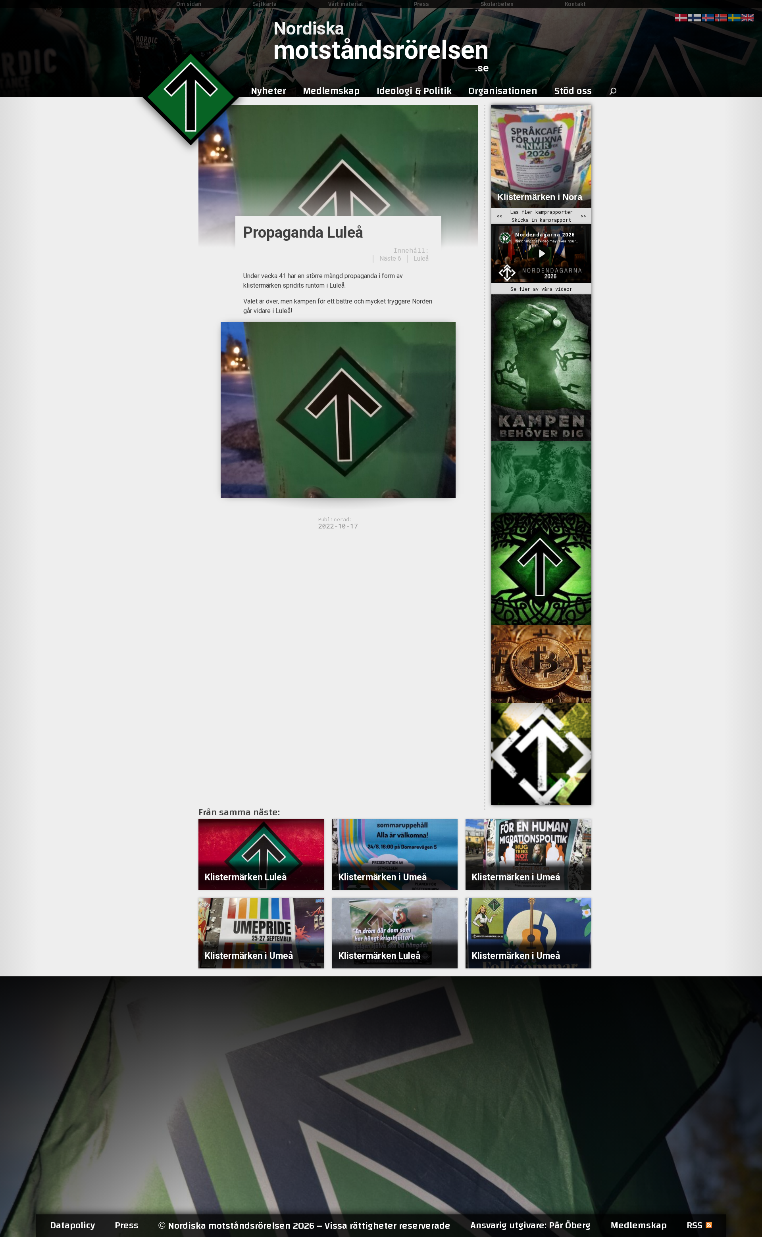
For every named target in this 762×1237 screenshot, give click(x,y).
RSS (694, 1225)
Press (421, 4)
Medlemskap (638, 1225)
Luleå (421, 258)
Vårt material (345, 4)
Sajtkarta (264, 4)
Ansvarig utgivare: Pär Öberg (530, 1225)
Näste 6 (390, 258)
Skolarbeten (497, 4)
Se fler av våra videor (541, 289)
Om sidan (188, 4)
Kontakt (575, 4)
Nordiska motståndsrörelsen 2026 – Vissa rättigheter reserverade (304, 1225)
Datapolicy (72, 1225)
